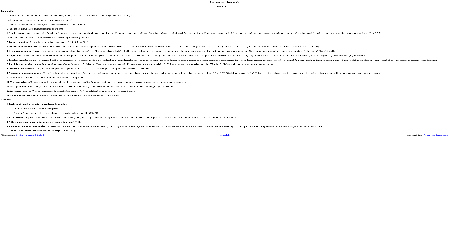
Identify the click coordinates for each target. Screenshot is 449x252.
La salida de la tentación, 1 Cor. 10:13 (30, 135)
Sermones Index (224, 135)
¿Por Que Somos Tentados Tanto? (435, 135)
